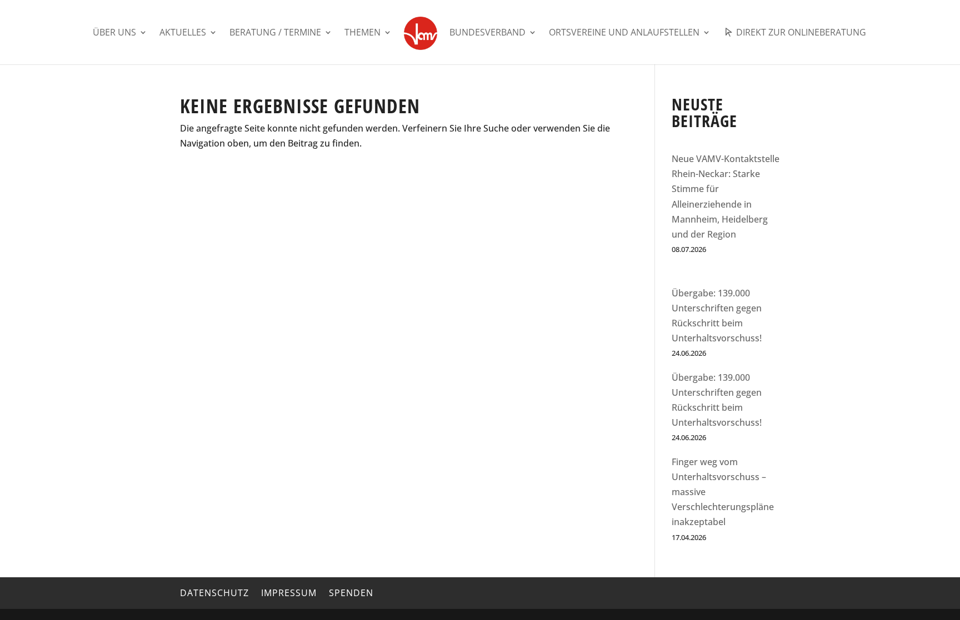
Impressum (289, 593)
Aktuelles (182, 33)
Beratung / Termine (275, 33)
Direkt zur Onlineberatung (800, 33)
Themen (362, 33)
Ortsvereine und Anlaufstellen (624, 33)
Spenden (351, 593)
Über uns (114, 33)
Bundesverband (487, 33)
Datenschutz (214, 593)
